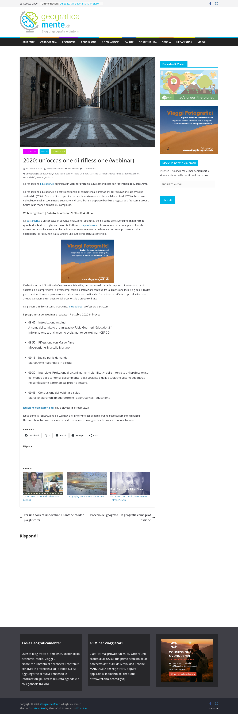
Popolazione (110, 42)
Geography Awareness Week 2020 (86, 496)
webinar (49, 177)
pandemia (127, 173)
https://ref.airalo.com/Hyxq (107, 679)
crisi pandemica (88, 225)
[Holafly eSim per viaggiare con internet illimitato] (187, 641)
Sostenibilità (148, 42)
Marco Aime (115, 173)
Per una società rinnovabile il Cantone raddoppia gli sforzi (54, 517)
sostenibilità (29, 177)
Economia (68, 42)
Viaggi (202, 42)
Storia (166, 42)
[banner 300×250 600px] (87, 242)
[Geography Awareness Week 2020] (87, 483)
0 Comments (89, 168)
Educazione (88, 42)
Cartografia (48, 42)
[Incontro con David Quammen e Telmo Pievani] (130, 483)
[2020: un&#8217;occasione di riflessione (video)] (43, 483)
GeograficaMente (55, 168)
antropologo (75, 306)
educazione (59, 173)
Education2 (46, 183)
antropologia (32, 173)
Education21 (46, 173)
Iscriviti (168, 200)
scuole (136, 173)
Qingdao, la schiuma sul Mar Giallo (79, 3)
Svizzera (40, 177)
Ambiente (28, 42)
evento (69, 173)
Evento (44, 151)
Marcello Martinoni (99, 173)
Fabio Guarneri (81, 173)
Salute (129, 42)
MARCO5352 (98, 669)
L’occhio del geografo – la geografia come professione (120, 517)
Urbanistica (184, 42)
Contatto (213, 708)
